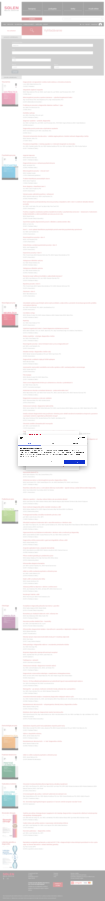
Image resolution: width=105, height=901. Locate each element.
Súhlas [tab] (29, 443)
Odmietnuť (30, 462)
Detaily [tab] (52, 443)
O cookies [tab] (75, 443)
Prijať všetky (74, 462)
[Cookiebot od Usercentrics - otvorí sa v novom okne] (78, 438)
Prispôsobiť (51, 462)
